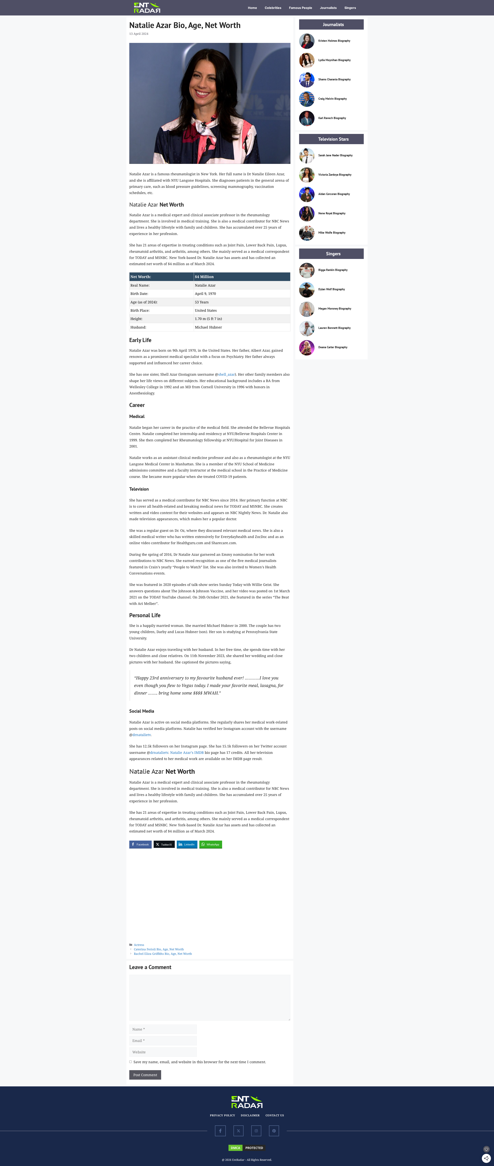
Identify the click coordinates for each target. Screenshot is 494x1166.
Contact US (275, 1115)
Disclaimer (250, 1115)
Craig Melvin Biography (332, 98)
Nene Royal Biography (331, 213)
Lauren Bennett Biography (334, 328)
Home (252, 8)
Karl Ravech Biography (332, 118)
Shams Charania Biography (334, 79)
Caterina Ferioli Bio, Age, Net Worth (159, 949)
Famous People (300, 8)
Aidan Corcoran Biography (334, 194)
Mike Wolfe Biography (331, 232)
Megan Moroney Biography (334, 308)
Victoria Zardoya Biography (334, 174)
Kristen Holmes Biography (334, 41)
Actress (139, 945)
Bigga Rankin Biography (333, 270)
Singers (350, 8)
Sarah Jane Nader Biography (335, 155)
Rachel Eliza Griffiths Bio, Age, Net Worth (163, 954)
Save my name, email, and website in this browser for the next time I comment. (200, 1062)
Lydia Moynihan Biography (334, 60)
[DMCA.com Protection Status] (247, 1150)
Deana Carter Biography (332, 347)
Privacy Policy (222, 1115)
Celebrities (273, 8)
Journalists (328, 8)
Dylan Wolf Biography (331, 289)
